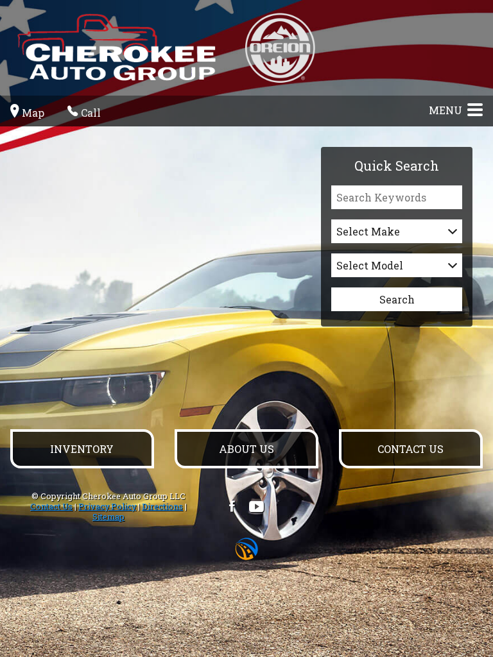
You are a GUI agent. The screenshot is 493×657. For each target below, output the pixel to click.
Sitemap (108, 516)
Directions (162, 506)
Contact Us (51, 506)
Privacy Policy (107, 506)
